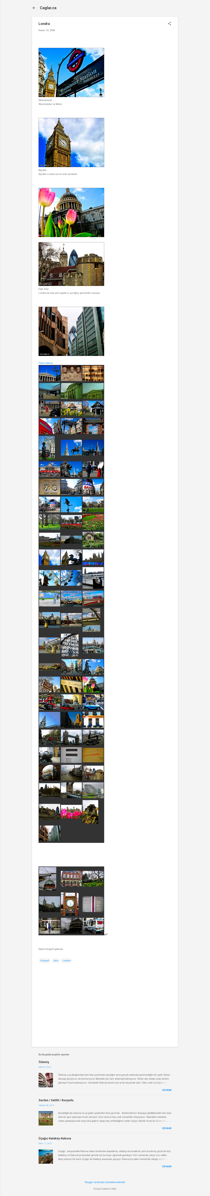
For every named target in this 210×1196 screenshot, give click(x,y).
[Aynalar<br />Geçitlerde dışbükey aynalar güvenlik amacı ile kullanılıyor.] (49, 779)
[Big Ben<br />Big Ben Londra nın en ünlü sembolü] (71, 166)
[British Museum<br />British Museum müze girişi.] (49, 380)
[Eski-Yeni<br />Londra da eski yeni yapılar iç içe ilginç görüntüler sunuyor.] (71, 285)
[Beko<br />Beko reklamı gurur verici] (49, 564)
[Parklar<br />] (49, 529)
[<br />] (71, 236)
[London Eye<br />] (49, 584)
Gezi (55, 960)
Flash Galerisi (46, 363)
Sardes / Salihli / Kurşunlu (56, 1100)
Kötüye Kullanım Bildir (105, 1188)
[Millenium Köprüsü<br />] (91, 631)
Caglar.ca (48, 8)
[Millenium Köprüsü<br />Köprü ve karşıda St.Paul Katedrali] (49, 652)
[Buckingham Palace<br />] (93, 529)
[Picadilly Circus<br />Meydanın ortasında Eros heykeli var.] (71, 511)
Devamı (166, 1090)
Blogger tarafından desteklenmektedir (105, 1182)
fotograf (44, 960)
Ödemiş (44, 1062)
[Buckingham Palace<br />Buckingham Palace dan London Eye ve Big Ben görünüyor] (71, 542)
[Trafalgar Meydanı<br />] (93, 454)
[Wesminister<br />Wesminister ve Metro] (71, 96)
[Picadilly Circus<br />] (93, 493)
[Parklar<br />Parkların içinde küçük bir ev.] (93, 546)
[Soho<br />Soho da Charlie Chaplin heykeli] (47, 458)
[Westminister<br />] (93, 564)
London (67, 960)
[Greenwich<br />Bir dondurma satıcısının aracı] (93, 932)
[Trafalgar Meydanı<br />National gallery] (49, 476)
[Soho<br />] (71, 414)
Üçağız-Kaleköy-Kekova (55, 1138)
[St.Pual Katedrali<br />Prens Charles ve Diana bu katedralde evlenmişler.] (93, 674)
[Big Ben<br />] (71, 564)
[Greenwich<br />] (47, 889)
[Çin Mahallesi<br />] (71, 433)
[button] (169, 24)
